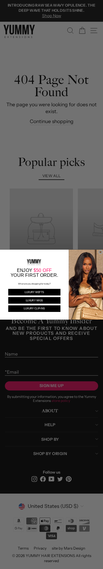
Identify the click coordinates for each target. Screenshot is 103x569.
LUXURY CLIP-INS (34, 308)
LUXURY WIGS (34, 300)
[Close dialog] (100, 252)
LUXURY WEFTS (34, 291)
